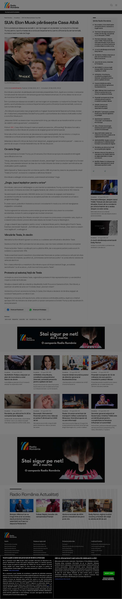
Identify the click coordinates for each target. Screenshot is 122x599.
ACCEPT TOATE (109, 573)
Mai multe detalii (14, 570)
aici (48, 585)
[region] (61, 577)
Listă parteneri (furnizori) (62, 579)
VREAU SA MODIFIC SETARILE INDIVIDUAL (108, 579)
